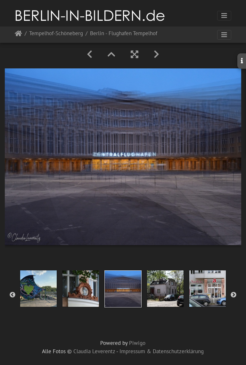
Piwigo (137, 342)
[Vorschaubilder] (111, 54)
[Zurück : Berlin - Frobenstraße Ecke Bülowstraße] (89, 54)
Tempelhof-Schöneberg (56, 34)
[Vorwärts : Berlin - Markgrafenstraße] (156, 54)
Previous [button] (12, 295)
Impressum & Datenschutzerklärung (161, 351)
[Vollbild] (134, 54)
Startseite (18, 35)
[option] (38, 288)
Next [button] (233, 295)
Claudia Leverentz (94, 351)
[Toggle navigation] (224, 15)
